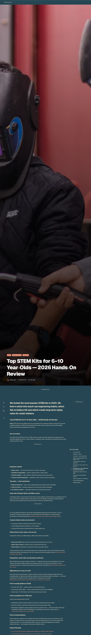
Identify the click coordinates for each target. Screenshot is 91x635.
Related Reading (76, 482)
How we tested (76, 452)
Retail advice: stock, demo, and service (80, 465)
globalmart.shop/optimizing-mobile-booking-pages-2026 (44, 516)
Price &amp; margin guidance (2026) (79, 476)
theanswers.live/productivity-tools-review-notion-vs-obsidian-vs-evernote (30, 580)
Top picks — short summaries (80, 456)
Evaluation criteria (77, 454)
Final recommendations (78, 480)
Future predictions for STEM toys (80, 478)
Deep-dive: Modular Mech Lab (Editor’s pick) (80, 458)
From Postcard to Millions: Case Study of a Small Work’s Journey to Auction (31, 634)
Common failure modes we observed (79, 462)
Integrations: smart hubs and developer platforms (80, 469)
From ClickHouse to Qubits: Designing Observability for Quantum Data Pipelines (32, 631)
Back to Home (8, 2)
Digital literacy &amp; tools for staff (80, 472)
